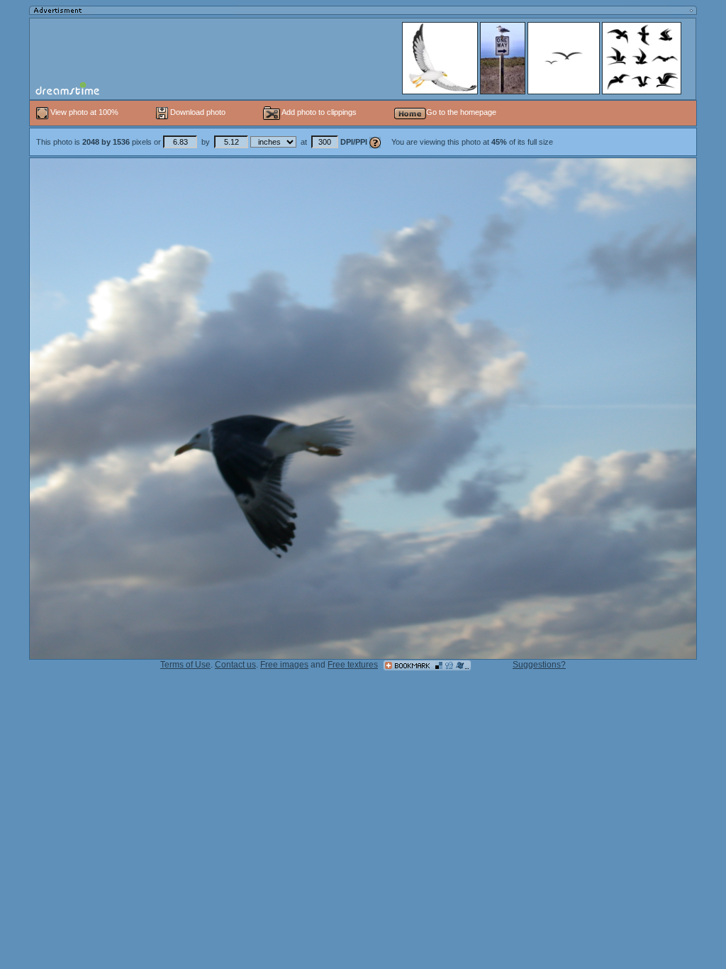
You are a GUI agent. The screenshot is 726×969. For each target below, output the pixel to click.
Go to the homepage (461, 112)
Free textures (353, 665)
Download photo (196, 112)
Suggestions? (539, 665)
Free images (284, 665)
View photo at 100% (84, 112)
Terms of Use (185, 665)
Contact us (235, 665)
